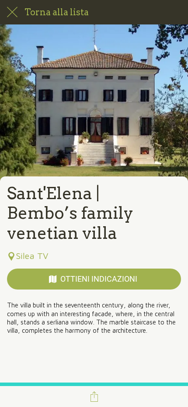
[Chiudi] (12, 12)
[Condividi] (94, 396)
